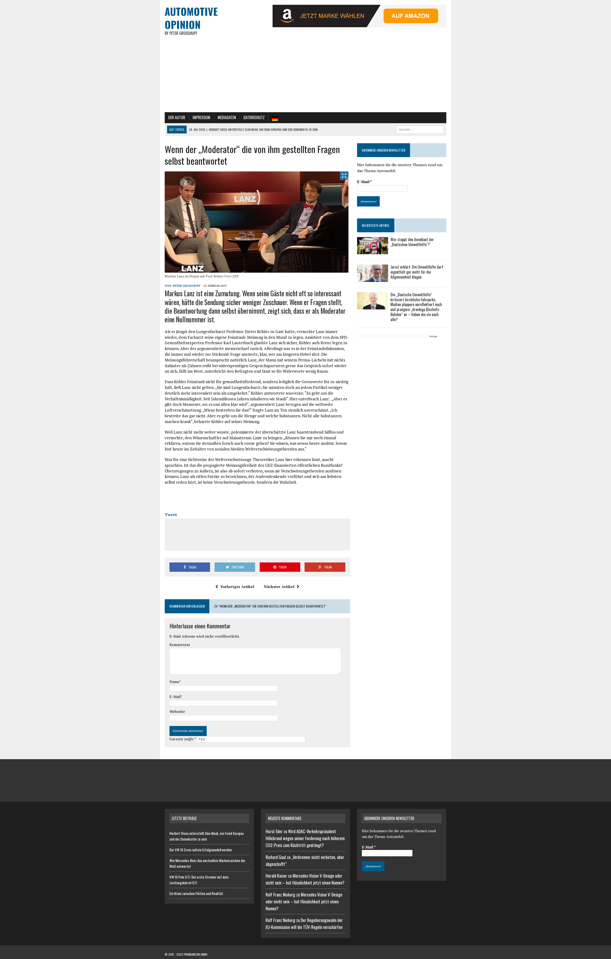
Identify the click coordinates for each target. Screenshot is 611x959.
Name (174, 681)
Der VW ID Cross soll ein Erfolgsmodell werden (200, 849)
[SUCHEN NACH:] (420, 129)
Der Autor (176, 117)
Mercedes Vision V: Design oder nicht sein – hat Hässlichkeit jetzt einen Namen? (304, 901)
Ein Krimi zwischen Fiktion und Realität (196, 893)
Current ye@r (182, 739)
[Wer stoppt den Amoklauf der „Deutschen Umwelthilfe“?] (372, 251)
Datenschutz (254, 117)
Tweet (171, 514)
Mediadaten (227, 117)
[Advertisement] (305, 76)
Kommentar (179, 644)
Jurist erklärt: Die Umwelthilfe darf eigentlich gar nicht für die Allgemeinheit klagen (416, 272)
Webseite (177, 711)
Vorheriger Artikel (237, 586)
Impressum (201, 117)
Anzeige (433, 336)
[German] (275, 117)
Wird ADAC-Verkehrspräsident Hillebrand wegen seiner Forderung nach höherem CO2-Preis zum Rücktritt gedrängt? (305, 838)
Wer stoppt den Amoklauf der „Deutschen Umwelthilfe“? (412, 242)
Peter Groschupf (186, 285)
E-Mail (175, 696)
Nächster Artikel (279, 586)
